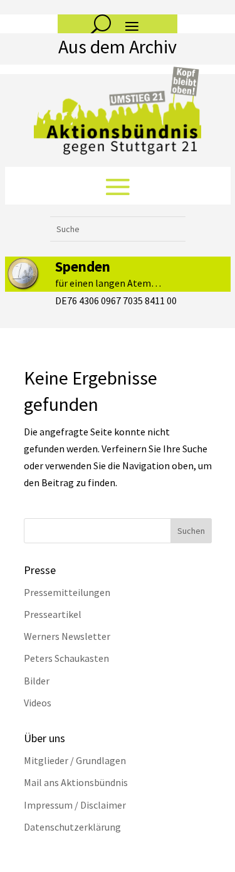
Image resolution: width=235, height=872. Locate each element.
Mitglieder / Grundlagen (75, 760)
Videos (37, 702)
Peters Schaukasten (66, 658)
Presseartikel (52, 614)
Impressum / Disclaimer (75, 805)
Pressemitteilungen (67, 592)
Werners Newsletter (67, 636)
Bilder (37, 680)
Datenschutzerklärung (72, 827)
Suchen (191, 530)
